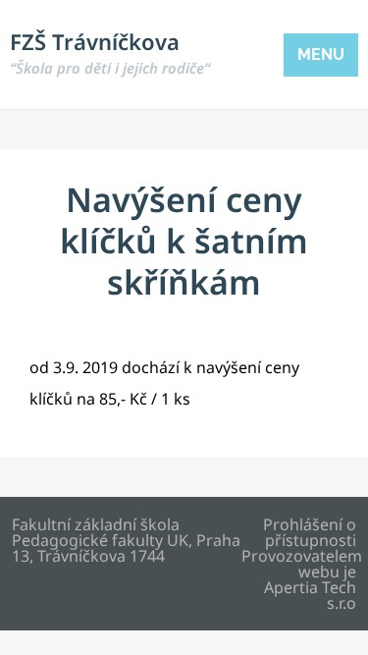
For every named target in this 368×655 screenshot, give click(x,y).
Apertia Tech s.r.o (310, 595)
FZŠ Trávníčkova (110, 52)
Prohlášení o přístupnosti (309, 532)
